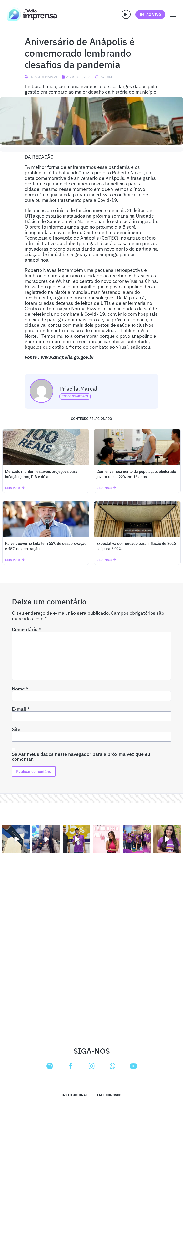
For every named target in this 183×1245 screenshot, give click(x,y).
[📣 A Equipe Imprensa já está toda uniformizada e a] (136, 839)
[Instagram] (91, 1066)
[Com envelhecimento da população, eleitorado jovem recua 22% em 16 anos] (137, 447)
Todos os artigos (75, 396)
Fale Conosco (109, 1095)
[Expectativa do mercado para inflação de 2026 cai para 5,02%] (137, 519)
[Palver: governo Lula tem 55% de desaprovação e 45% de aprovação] (46, 519)
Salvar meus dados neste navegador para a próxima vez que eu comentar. (81, 756)
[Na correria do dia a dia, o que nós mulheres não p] (106, 839)
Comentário (26, 629)
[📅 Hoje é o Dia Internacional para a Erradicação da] (167, 839)
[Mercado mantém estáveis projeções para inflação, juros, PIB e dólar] (46, 447)
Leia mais (13, 488)
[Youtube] (133, 1066)
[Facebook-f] (70, 1066)
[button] (126, 14)
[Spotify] (49, 1066)
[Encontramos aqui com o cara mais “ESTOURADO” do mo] (76, 839)
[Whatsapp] (112, 1066)
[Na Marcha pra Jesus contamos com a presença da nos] (46, 839)
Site (16, 729)
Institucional (74, 1095)
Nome (20, 688)
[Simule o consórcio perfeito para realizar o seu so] (16, 839)
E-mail (21, 709)
